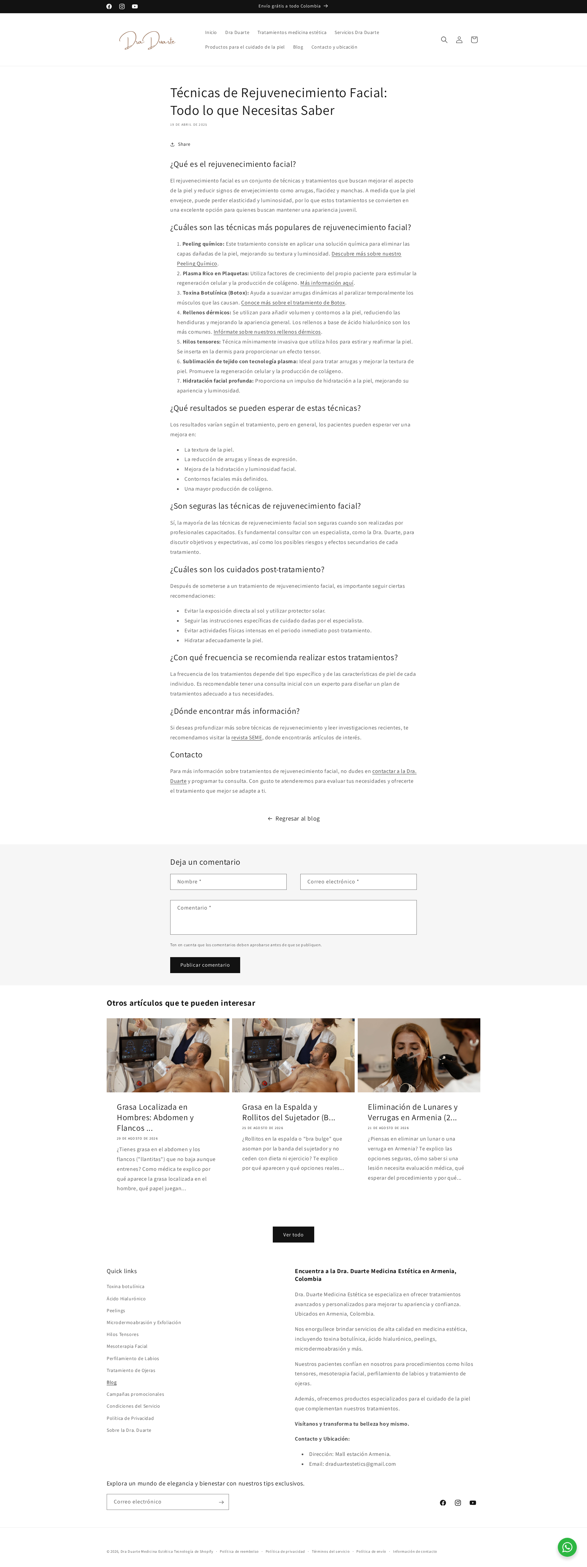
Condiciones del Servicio (133, 1406)
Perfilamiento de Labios (133, 1358)
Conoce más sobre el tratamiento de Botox (293, 302)
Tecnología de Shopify (193, 1551)
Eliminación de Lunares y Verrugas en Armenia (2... (413, 1112)
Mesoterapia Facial (127, 1346)
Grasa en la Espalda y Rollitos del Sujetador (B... (289, 1112)
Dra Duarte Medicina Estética (147, 1551)
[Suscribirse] (221, 1502)
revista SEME (246, 737)
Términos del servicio (331, 1551)
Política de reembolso (239, 1551)
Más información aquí (327, 282)
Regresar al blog (297, 818)
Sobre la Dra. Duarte (129, 1430)
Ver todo (293, 1234)
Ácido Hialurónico (126, 1299)
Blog (112, 1382)
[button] (444, 39)
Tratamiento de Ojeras (131, 1370)
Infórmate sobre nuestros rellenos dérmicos (267, 331)
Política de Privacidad (130, 1418)
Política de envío (371, 1551)
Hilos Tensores (123, 1335)
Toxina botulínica (125, 1287)
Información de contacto (415, 1551)
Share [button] (184, 144)
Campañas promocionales (135, 1394)
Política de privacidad (285, 1551)
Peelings (116, 1310)
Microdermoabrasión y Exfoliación (144, 1322)
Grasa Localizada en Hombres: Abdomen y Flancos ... (155, 1117)
